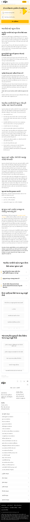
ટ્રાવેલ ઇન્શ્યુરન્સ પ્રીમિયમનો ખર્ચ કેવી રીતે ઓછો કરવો (14, 345)
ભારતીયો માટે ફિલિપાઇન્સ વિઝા (14, 322)
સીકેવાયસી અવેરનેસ (5, 409)
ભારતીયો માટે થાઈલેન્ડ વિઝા (13, 315)
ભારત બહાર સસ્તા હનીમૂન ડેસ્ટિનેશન (13, 358)
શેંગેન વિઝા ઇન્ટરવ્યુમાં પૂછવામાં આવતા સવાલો (14, 302)
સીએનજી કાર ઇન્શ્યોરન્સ (7, 426)
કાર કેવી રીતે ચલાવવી (6, 455)
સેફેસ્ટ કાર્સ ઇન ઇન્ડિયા (6, 457)
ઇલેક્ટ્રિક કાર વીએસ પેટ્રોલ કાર (8, 464)
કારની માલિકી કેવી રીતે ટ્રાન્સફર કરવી (9, 467)
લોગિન (25, 1)
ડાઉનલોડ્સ (3, 505)
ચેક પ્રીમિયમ (15, 21)
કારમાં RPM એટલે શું (6, 460)
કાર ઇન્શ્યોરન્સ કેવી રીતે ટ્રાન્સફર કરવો (9, 452)
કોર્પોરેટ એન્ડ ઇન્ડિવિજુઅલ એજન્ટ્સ (6, 397)
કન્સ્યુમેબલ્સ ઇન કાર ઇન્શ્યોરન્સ (8, 436)
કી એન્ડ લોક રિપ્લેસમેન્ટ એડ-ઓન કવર (9, 440)
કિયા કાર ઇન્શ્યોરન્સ (6, 421)
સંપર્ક (14, 387)
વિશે (11, 387)
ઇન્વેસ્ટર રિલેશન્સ (4, 507)
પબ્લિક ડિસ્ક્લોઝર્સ (20, 396)
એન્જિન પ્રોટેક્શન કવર (6, 438)
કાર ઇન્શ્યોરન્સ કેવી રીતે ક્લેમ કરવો (8, 448)
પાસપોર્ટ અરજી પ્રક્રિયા (14, 364)
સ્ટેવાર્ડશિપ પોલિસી (13, 507)
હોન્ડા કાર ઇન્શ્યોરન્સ (6, 419)
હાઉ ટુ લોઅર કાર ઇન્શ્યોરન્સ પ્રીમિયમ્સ (9, 443)
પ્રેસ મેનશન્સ (4, 392)
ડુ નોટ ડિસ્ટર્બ (9, 505)
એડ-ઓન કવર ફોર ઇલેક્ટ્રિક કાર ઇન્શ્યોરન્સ (10, 431)
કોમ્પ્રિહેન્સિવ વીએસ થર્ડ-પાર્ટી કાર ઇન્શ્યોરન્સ (10, 445)
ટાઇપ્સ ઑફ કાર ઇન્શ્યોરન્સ (7, 433)
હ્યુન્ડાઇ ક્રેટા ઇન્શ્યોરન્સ (7, 423)
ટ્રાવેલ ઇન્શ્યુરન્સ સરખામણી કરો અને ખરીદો (14, 351)
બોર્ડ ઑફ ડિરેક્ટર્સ (19, 394)
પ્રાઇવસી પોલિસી (4, 509)
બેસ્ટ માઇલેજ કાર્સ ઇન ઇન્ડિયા (7, 462)
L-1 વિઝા (14, 309)
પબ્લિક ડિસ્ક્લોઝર (17, 505)
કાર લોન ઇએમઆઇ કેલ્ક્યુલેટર (8, 469)
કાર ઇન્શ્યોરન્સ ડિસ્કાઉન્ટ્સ (7, 450)
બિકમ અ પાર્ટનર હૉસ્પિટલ (6, 394)
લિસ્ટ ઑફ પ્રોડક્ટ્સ (5, 407)
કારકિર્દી (18, 387)
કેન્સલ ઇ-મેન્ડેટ (4, 405)
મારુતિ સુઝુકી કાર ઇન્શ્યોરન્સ (7, 416)
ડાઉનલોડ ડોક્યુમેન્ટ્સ (20, 398)
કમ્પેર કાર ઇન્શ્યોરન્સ (6, 428)
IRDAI (20, 507)
